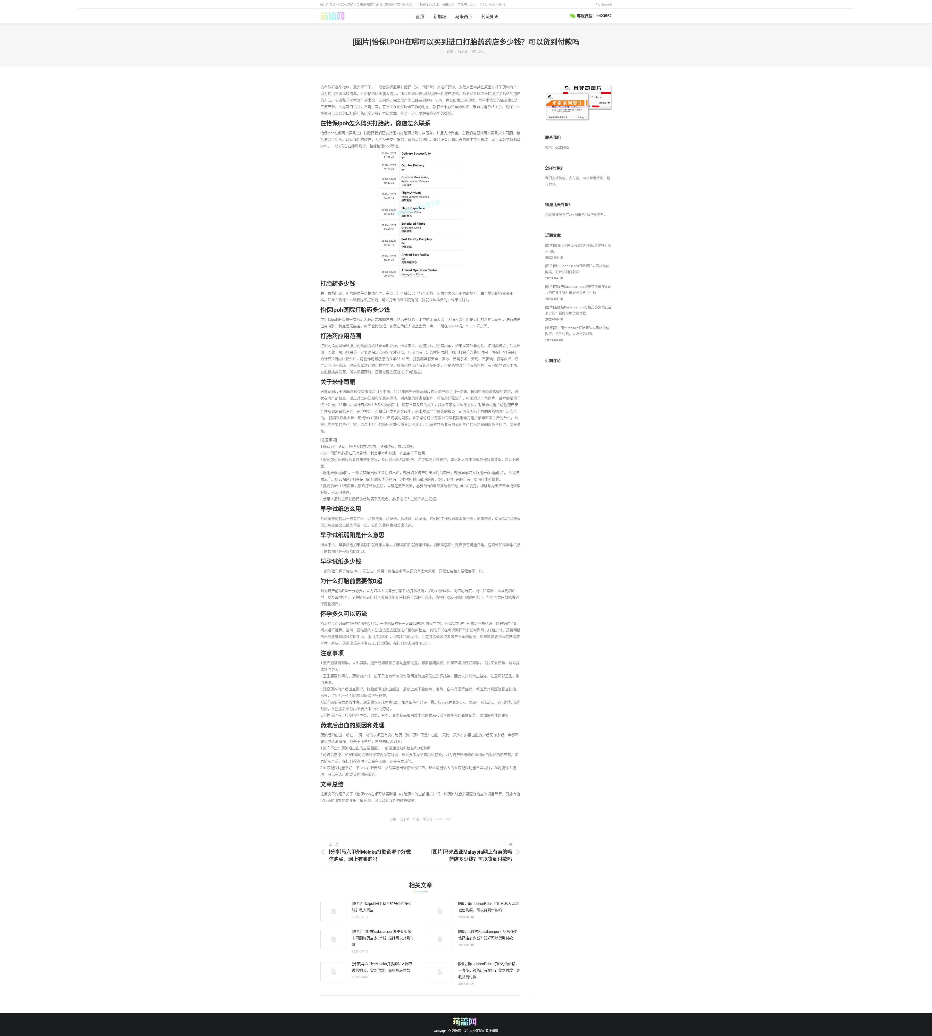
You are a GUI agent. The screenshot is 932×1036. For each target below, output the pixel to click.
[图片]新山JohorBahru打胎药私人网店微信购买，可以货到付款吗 (488, 906)
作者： (422, 819)
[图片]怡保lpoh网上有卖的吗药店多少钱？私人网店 (382, 906)
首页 (450, 51)
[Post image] (333, 911)
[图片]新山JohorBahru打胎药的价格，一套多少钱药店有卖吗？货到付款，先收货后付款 (489, 970)
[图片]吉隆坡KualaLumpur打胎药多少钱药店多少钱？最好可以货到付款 (487, 934)
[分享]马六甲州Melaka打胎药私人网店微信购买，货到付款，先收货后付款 (382, 967)
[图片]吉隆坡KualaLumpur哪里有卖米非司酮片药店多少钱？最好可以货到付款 (383, 938)
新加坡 (462, 51)
